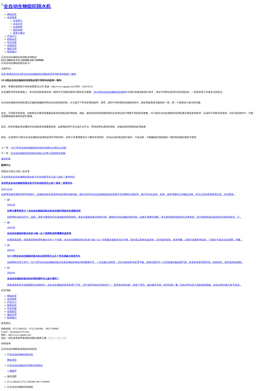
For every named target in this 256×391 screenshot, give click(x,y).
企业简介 (18, 20)
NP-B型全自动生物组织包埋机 (109, 92)
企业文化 (18, 23)
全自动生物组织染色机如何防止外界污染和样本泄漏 (38, 153)
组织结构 (18, 30)
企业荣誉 (18, 27)
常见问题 (12, 42)
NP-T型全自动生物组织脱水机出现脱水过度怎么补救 (38, 147)
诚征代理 (12, 48)
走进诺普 (12, 17)
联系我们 (12, 51)
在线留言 (12, 45)
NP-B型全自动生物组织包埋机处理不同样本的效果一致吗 (46, 74)
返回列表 (6, 158)
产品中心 (12, 36)
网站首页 (12, 14)
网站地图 (61, 338)
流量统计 (51, 338)
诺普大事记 (19, 33)
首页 (3, 74)
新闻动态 (12, 39)
